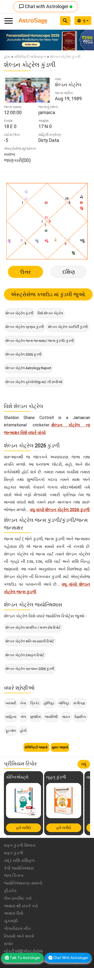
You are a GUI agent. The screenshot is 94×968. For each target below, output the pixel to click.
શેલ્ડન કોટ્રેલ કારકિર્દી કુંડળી (68, 327)
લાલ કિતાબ (14, 875)
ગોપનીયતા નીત (17, 928)
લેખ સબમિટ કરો (18, 898)
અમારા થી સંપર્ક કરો (21, 905)
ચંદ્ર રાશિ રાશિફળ (19, 860)
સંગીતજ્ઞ (79, 703)
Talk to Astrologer (25, 958)
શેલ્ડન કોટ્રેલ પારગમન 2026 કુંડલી (29, 669)
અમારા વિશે (13, 913)
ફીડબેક (10, 890)
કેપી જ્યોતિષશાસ (19, 868)
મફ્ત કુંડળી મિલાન (20, 845)
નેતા (23, 703)
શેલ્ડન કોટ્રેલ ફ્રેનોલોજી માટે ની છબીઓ (33, 382)
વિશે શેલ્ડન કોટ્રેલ (50, 313)
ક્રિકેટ (35, 703)
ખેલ (23, 717)
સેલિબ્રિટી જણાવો (36, 747)
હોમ (7, 57)
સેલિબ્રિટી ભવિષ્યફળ (30, 57)
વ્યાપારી (10, 703)
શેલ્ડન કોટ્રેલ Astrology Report (28, 368)
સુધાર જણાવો (60, 747)
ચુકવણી (11, 920)
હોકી (23, 731)
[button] (7, 40)
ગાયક (66, 717)
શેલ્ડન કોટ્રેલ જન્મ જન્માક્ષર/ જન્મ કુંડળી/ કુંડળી (39, 341)
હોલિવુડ (49, 703)
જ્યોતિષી (51, 717)
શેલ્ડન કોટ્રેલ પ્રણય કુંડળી (24, 327)
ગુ (84, 20)
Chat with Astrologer (44, 6)
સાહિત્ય (10, 717)
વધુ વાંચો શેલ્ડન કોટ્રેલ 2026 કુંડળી (60, 509)
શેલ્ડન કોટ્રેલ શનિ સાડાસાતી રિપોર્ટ (29, 641)
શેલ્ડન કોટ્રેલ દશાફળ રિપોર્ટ (24, 655)
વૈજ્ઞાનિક (80, 717)
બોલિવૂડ (63, 703)
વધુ (83, 763)
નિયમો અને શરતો (19, 936)
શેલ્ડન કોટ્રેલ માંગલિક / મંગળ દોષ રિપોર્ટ (33, 628)
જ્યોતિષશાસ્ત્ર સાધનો (23, 883)
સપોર (8, 943)
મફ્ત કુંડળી (13, 852)
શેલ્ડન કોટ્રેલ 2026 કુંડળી (23, 354)
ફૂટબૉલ (10, 731)
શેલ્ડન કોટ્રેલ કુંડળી (19, 313)
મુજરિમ (35, 717)
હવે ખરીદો (23, 828)
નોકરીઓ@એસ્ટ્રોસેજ (23, 951)
